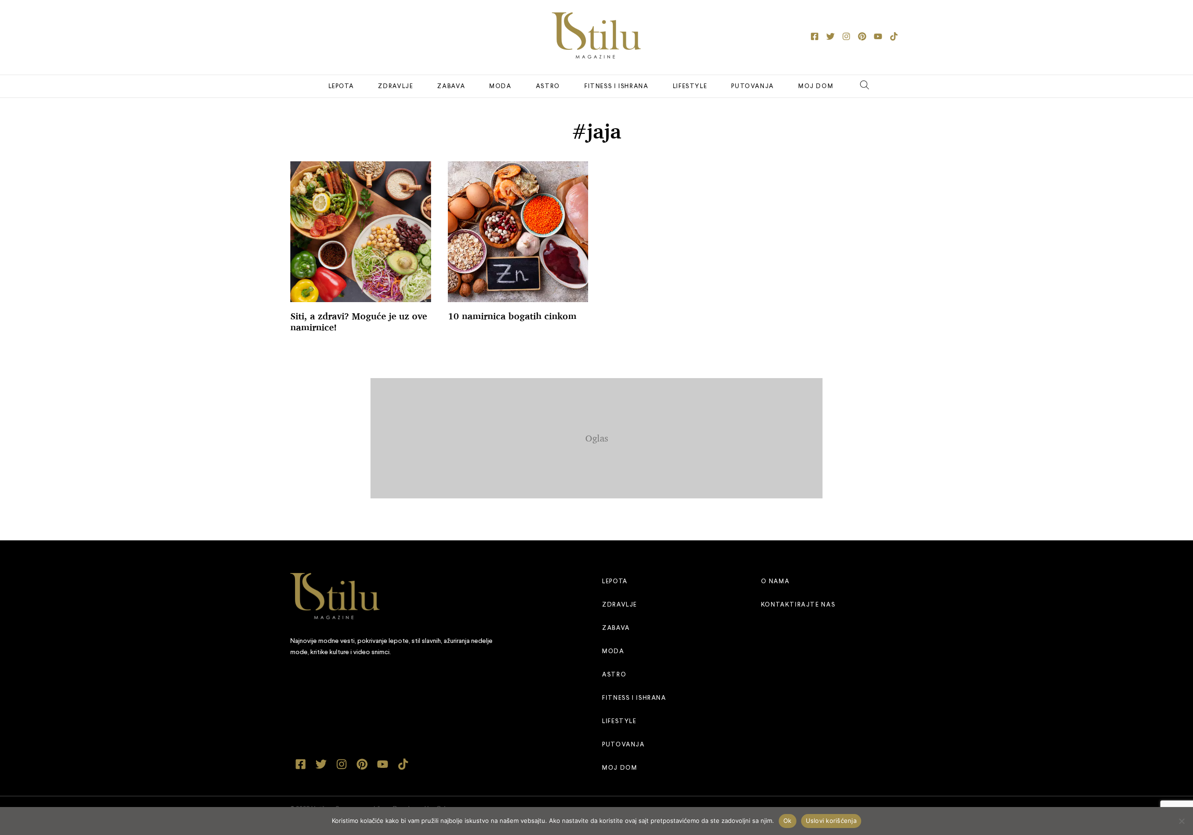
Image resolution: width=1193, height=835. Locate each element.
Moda (500, 86)
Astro (548, 86)
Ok (787, 820)
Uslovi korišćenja (831, 820)
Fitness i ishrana (616, 86)
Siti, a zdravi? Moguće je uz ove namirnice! (358, 322)
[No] (1181, 821)
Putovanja (752, 86)
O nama (775, 582)
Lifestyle (690, 86)
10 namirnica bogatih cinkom (512, 316)
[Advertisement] (596, 436)
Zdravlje (395, 86)
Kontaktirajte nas (798, 605)
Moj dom (815, 86)
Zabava (451, 86)
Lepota (341, 86)
